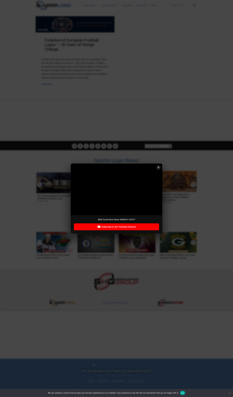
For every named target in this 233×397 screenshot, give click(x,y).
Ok (182, 393)
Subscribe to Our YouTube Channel (119, 227)
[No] (229, 393)
